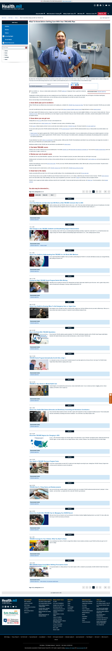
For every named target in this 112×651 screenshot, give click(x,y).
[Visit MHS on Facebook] (100, 5)
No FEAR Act (23, 637)
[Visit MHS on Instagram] (95, 5)
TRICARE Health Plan (101, 91)
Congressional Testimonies (87, 603)
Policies (83, 614)
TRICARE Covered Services (100, 149)
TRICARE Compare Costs (55, 168)
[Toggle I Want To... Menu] (104, 13)
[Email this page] (78, 85)
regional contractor (97, 109)
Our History (26, 609)
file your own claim (85, 173)
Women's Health (43, 245)
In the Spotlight (9, 36)
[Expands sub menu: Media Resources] (3, 43)
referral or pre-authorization (47, 140)
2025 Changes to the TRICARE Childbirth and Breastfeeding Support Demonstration (54, 229)
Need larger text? (105, 18)
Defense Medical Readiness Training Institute (44, 606)
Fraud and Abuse (32, 637)
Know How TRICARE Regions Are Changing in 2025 (44, 435)
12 (105, 191)
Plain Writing (88, 637)
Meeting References (86, 612)
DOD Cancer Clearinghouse (58, 603)
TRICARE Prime (71, 126)
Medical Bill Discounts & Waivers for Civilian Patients (59, 621)
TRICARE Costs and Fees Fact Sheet (76, 168)
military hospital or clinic (46, 123)
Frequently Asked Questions (87, 610)
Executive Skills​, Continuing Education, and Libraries (44, 609)
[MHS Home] (10, 604)
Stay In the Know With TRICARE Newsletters (42, 332)
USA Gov (96, 637)
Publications (84, 618)
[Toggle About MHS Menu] (44, 13)
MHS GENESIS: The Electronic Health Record (49, 581)
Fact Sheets (84, 605)
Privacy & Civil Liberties (57, 624)
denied (78, 177)
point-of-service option (51, 163)
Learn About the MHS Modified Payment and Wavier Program (102, 609)
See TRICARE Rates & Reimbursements (101, 615)
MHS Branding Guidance (29, 610)
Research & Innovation (57, 626)
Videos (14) (45, 195)
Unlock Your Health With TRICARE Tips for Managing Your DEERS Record (51, 513)
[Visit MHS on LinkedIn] (97, 5)
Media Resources (9, 43)
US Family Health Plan (90, 126)
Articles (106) (38, 195)
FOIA (48, 637)
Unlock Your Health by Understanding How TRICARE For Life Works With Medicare (54, 254)
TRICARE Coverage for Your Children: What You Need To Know (48, 539)
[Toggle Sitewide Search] (108, 13)
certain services (67, 144)
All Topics (55, 601)
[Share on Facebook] (71, 85)
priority (34, 126)
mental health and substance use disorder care (79, 149)
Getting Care (89, 180)
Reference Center (90, 13)
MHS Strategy (27, 605)
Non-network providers (34, 135)
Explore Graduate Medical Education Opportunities (101, 622)
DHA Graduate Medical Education (45, 603)
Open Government (79, 637)
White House (104, 637)
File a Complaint (100, 624)
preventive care (65, 149)
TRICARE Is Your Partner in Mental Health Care (43, 384)
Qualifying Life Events (33, 114)
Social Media (8, 39)
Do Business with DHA (101, 619)
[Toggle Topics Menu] (74, 13)
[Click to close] (111, 395)
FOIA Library (84, 607)
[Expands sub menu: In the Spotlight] (3, 36)
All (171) (31, 195)
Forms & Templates (86, 609)
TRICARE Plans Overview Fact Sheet (76, 105)
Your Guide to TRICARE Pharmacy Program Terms (44, 461)
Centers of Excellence (57, 617)
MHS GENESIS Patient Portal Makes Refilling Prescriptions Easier (49, 564)
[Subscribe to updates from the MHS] (109, 5)
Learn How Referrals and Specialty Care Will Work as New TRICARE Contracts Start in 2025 (56, 203)
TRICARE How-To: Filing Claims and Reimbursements (45, 487)
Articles (7, 26)
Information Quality (68, 637)
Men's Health (55, 628)
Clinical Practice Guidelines (87, 601)
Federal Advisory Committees (29, 607)
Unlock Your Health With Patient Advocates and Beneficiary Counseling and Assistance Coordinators (59, 409)
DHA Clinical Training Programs (45, 601)
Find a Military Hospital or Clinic (103, 603)
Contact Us (26, 612)
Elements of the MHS (28, 603)
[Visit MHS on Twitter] (103, 5)
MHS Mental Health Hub (57, 607)
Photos (7, 29)
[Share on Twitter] (74, 85)
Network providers (33, 133)
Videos (7, 33)
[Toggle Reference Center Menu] (95, 13)
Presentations (84, 616)
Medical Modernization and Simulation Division (44, 615)
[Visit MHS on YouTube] (106, 5)
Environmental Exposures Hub (59, 609)
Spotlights (7, 57)
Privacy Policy (14, 637)
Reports (83, 620)
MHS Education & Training (53, 13)
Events (6, 53)
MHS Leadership (27, 601)
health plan (64, 91)
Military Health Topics (68, 13)
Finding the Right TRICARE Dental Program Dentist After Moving (48, 280)
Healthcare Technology (57, 619)
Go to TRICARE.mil (100, 601)
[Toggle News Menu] (83, 13)
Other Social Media (77, 87)
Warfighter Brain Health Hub (58, 605)
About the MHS (39, 13)
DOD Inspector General (57, 637)
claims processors (105, 176)
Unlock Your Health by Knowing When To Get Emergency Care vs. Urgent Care (53, 306)
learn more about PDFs (81, 648)
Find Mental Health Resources (102, 618)
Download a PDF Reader (69, 648)
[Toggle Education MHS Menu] (60, 13)
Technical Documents (86, 622)
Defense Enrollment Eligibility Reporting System (72, 109)
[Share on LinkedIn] (76, 85)
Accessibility (41, 637)
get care (39, 120)
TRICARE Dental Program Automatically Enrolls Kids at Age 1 (48, 358)
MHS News (80, 13)
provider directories (65, 128)
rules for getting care (92, 159)
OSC (55, 639)
